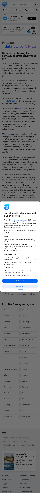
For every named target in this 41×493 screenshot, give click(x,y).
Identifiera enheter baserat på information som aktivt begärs (17, 263)
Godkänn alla (20, 281)
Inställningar (20, 286)
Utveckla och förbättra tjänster (14, 251)
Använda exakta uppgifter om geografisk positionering (17, 259)
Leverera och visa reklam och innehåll (16, 276)
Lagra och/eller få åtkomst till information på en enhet (18, 240)
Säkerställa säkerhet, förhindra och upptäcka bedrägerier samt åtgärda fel (18, 272)
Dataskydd (20, 290)
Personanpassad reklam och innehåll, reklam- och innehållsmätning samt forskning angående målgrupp (18, 246)
